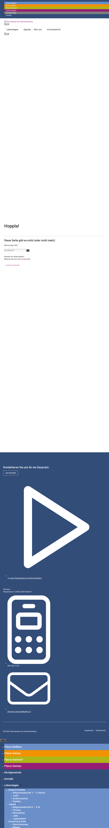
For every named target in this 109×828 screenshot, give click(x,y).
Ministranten (19, 813)
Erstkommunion (20, 798)
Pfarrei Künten (11, 5)
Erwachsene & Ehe (17, 821)
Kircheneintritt (54, 29)
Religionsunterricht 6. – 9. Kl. (26, 807)
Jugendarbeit (19, 818)
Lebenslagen (12, 29)
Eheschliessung (20, 824)
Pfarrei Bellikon (11, 3)
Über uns (38, 29)
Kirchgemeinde (11, 13)
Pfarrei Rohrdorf (11, 8)
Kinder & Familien (17, 790)
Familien (17, 801)
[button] (6, 24)
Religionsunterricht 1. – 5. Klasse (29, 792)
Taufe (15, 795)
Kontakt (8, 15)
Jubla (15, 815)
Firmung (17, 810)
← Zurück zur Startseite (11, 265)
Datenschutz (101, 730)
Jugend (12, 804)
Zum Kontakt (10, 473)
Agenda (27, 29)
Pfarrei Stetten (11, 10)
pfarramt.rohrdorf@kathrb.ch (19, 712)
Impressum (89, 730)
